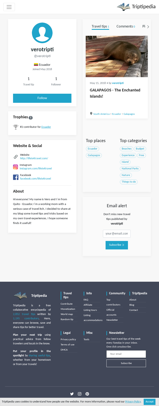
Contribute (66, 304)
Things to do (129, 182)
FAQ (86, 299)
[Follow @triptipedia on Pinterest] (87, 394)
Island (125, 162)
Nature (126, 175)
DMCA (64, 350)
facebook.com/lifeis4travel (35, 178)
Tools (86, 339)
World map (67, 314)
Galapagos (129, 114)
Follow (42, 98)
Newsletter (112, 320)
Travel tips (100, 26)
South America (101, 114)
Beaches (126, 148)
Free (141, 155)
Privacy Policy (133, 401)
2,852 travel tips (24, 314)
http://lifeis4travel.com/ (34, 158)
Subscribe (115, 245)
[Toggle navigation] (9, 7)
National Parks (130, 168)
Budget (140, 148)
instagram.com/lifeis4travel (36, 168)
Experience (128, 155)
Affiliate (88, 305)
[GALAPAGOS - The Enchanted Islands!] (117, 56)
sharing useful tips (39, 355)
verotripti (118, 83)
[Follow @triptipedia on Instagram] (80, 394)
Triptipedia (143, 7)
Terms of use (67, 344)
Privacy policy (68, 339)
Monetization (68, 309)
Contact (133, 310)
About (132, 299)
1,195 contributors (26, 318)
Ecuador (46, 127)
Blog (131, 305)
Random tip (67, 319)
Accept (150, 401)
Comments (126, 26)
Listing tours (90, 310)
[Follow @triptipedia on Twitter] (72, 394)
